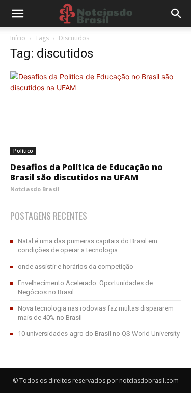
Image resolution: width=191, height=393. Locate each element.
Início (17, 38)
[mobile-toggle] (17, 13)
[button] (176, 13)
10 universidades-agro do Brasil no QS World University (99, 334)
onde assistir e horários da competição (75, 266)
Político (23, 150)
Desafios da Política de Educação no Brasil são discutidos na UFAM (86, 172)
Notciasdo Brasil (35, 189)
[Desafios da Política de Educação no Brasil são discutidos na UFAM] (95, 113)
